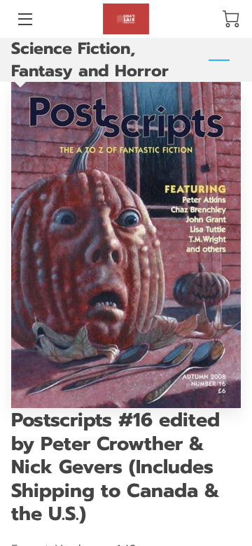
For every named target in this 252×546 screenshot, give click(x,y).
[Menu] (24, 19)
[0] (231, 18)
